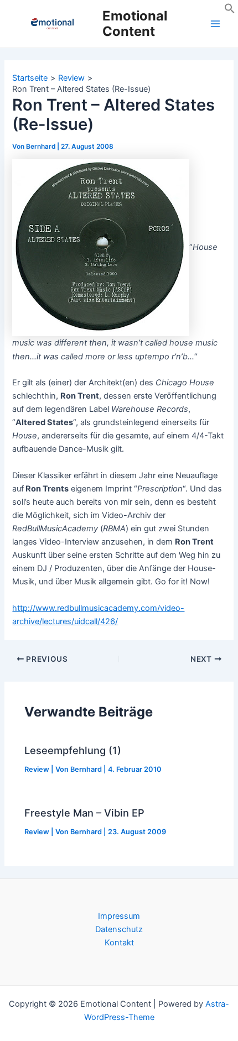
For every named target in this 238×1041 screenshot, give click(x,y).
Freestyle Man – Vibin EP (84, 813)
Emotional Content (134, 23)
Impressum (119, 916)
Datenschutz (119, 929)
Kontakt (119, 943)
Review (36, 769)
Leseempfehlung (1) (72, 750)
